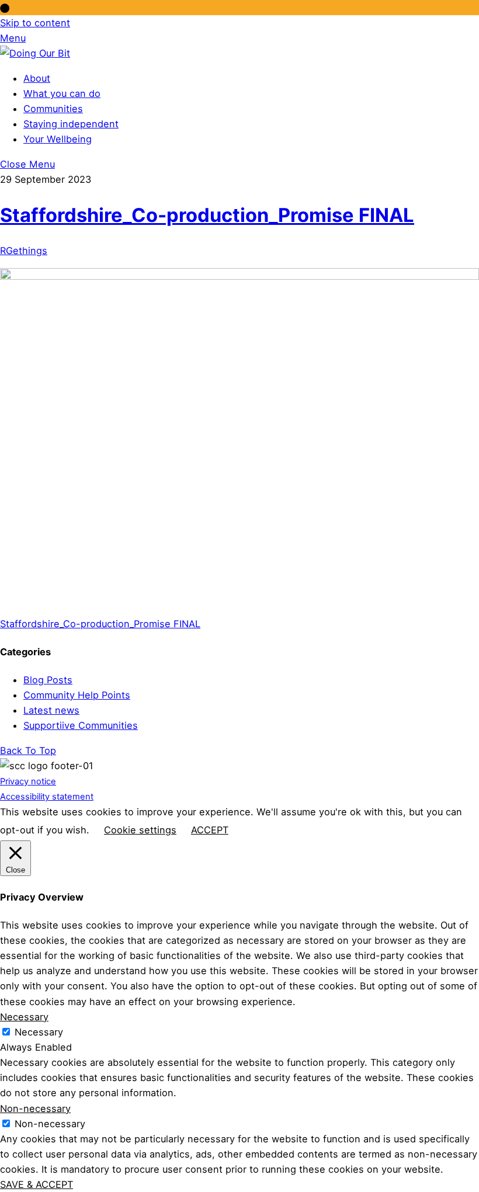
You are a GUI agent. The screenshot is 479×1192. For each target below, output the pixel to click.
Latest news (51, 710)
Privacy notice (28, 781)
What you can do (61, 93)
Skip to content (35, 23)
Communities (53, 108)
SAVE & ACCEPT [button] (36, 1184)
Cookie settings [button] (140, 830)
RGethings (23, 250)
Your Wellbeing (57, 139)
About (36, 78)
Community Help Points (76, 695)
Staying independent (71, 124)
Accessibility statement (46, 796)
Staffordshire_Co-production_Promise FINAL (207, 215)
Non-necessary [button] (35, 1108)
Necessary (39, 1032)
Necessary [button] (24, 1017)
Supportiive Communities (80, 725)
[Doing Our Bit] (35, 53)
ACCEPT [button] (209, 830)
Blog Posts (47, 680)
